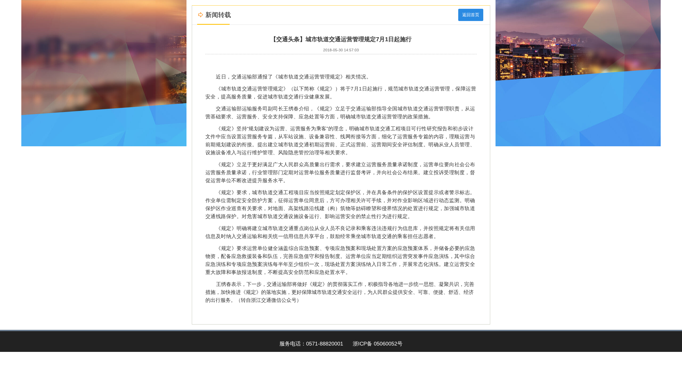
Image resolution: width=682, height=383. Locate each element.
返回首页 (470, 15)
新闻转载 (218, 14)
